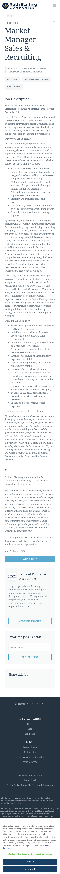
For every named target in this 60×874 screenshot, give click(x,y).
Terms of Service (30, 761)
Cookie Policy (30, 751)
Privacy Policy (30, 746)
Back (9, 16)
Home (30, 723)
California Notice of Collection (30, 757)
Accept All (30, 869)
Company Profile (30, 621)
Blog (30, 728)
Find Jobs (30, 733)
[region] (30, 846)
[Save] (53, 23)
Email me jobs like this (24, 637)
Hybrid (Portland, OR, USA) (25, 71)
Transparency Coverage (30, 775)
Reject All (29, 861)
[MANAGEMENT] (15, 89)
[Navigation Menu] (54, 5)
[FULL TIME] (13, 82)
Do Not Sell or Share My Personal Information (30, 785)
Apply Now (30, 558)
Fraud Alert (30, 780)
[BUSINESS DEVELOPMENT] (38, 82)
